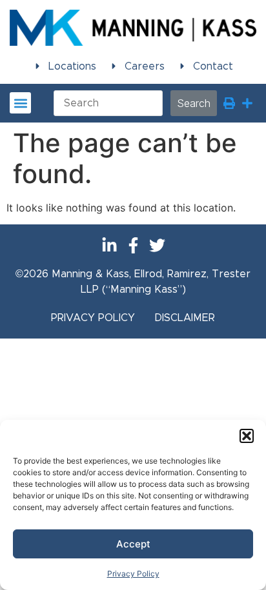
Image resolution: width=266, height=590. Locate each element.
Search (193, 103)
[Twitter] (157, 245)
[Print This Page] (229, 103)
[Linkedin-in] (109, 245)
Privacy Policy (133, 573)
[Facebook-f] (133, 245)
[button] (246, 435)
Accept (133, 544)
